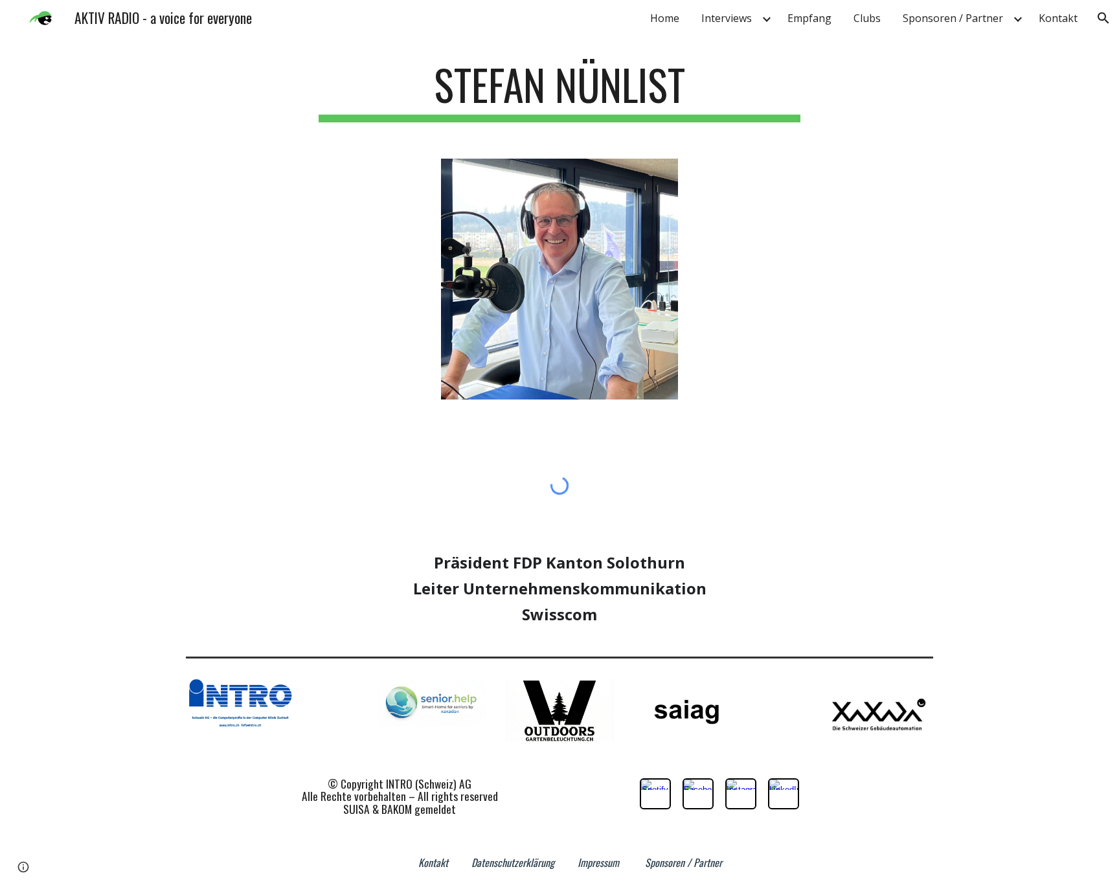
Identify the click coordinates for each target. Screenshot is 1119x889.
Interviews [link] (726, 18)
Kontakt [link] (1058, 18)
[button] (1103, 18)
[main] (559, 91)
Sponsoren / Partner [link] (953, 18)
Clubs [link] (867, 18)
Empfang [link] (809, 18)
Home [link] (664, 18)
